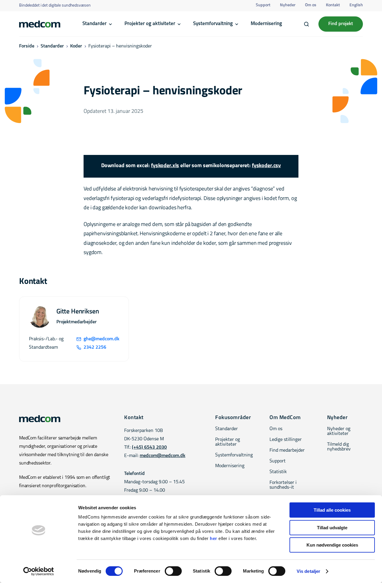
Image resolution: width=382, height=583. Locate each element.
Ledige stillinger (285, 439)
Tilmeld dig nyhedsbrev (339, 447)
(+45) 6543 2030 (149, 447)
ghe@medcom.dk (101, 339)
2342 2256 (95, 347)
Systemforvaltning (213, 23)
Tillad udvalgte (332, 527)
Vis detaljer (308, 571)
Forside (26, 46)
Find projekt (340, 23)
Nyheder (287, 5)
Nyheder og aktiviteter (338, 431)
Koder (76, 46)
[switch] (173, 571)
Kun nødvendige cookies (332, 544)
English (356, 5)
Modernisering (266, 23)
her (213, 538)
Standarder (94, 23)
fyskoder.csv (266, 166)
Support (263, 5)
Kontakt (333, 5)
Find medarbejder (287, 450)
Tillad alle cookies (332, 510)
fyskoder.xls (165, 166)
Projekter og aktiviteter (149, 23)
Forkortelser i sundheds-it (283, 485)
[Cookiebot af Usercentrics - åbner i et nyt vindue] (39, 571)
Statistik (278, 472)
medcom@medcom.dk (162, 455)
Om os (310, 5)
